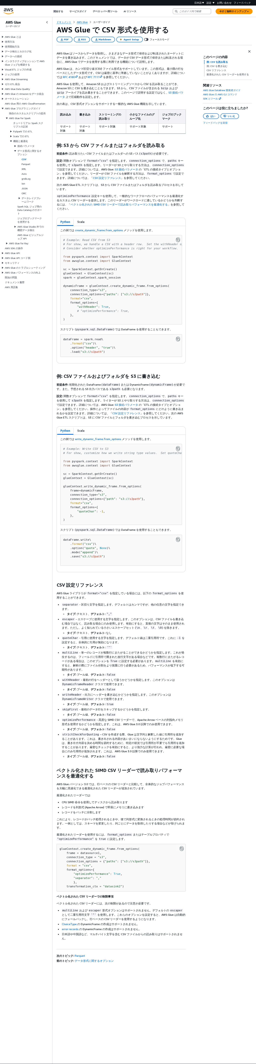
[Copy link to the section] (54, 145)
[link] (101, 22)
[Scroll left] (51, 11)
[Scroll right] (139, 11)
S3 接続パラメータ (126, 169)
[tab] (65, 222)
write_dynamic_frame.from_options (98, 439)
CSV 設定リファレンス (107, 178)
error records (70, 929)
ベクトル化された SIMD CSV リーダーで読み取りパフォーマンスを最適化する (119, 204)
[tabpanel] (121, 294)
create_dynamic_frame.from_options (99, 230)
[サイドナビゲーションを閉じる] (47, 22)
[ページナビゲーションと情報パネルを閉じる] (249, 51)
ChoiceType (69, 924)
